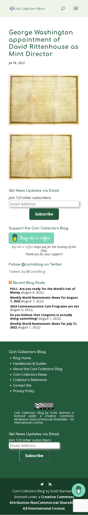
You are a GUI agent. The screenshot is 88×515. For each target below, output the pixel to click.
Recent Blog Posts (29, 283)
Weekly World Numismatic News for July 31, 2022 (43, 325)
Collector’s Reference (30, 379)
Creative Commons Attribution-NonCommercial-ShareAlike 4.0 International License (44, 419)
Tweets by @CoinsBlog (27, 271)
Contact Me (22, 385)
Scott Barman (60, 413)
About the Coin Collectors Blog (37, 369)
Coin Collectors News (30, 374)
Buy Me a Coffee (22, 247)
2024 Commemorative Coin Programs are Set (44, 306)
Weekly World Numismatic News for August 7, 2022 (44, 299)
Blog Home (22, 358)
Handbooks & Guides (30, 363)
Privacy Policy (23, 391)
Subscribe (44, 214)
